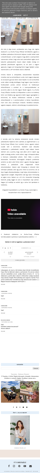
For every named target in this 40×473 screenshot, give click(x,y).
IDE (35, 237)
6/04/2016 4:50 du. (7, 293)
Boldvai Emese (5, 320)
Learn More (17, 15)
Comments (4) (26, 248)
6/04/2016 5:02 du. (7, 307)
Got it (25, 15)
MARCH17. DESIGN (32, 471)
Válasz (3, 284)
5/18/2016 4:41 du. (7, 267)
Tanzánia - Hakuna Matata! (20, 374)
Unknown (4, 265)
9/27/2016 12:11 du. (7, 322)
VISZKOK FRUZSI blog (11, 471)
